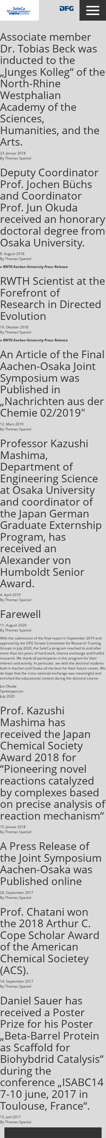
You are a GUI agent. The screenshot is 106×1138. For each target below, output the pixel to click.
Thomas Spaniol (18, 158)
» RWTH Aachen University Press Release (34, 266)
